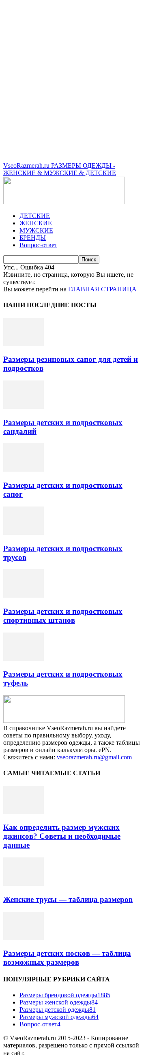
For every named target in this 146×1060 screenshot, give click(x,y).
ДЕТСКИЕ (34, 215)
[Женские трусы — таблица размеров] (23, 883)
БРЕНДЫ (32, 237)
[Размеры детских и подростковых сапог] (23, 469)
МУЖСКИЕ (36, 230)
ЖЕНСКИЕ (35, 223)
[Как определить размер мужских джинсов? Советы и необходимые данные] (23, 811)
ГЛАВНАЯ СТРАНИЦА (102, 289)
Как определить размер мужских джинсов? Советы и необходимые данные (61, 836)
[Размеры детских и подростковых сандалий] (23, 406)
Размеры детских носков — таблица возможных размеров (67, 957)
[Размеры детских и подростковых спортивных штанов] (23, 595)
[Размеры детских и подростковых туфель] (23, 658)
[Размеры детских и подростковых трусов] (23, 532)
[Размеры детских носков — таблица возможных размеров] (23, 937)
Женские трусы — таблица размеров (68, 899)
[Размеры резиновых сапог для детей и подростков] (23, 343)
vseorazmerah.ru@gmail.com (94, 757)
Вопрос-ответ (38, 244)
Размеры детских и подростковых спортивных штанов (62, 615)
